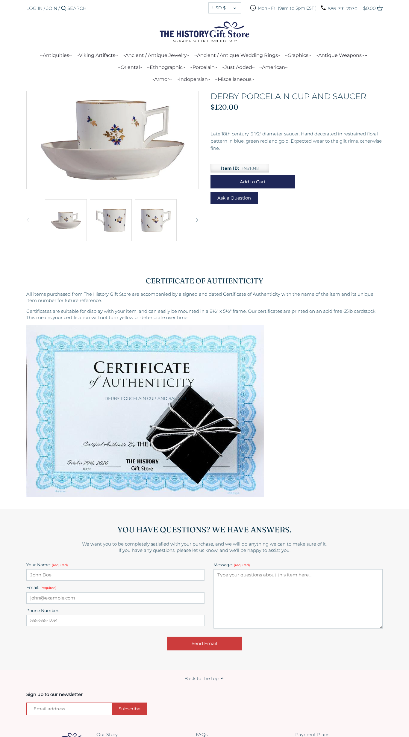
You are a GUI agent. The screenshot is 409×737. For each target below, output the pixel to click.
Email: (41, 587)
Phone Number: (42, 610)
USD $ (219, 7)
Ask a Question (234, 198)
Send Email (204, 643)
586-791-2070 (343, 8)
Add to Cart (253, 182)
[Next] (196, 220)
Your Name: (47, 564)
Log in (34, 8)
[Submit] (63, 8)
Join (51, 8)
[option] (66, 220)
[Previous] (28, 220)
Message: (231, 564)
